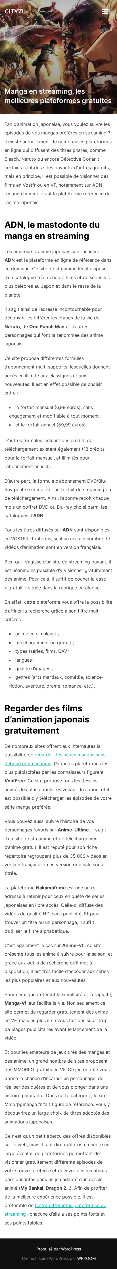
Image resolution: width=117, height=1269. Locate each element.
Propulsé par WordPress (58, 1248)
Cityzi (14, 11)
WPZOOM (86, 1258)
